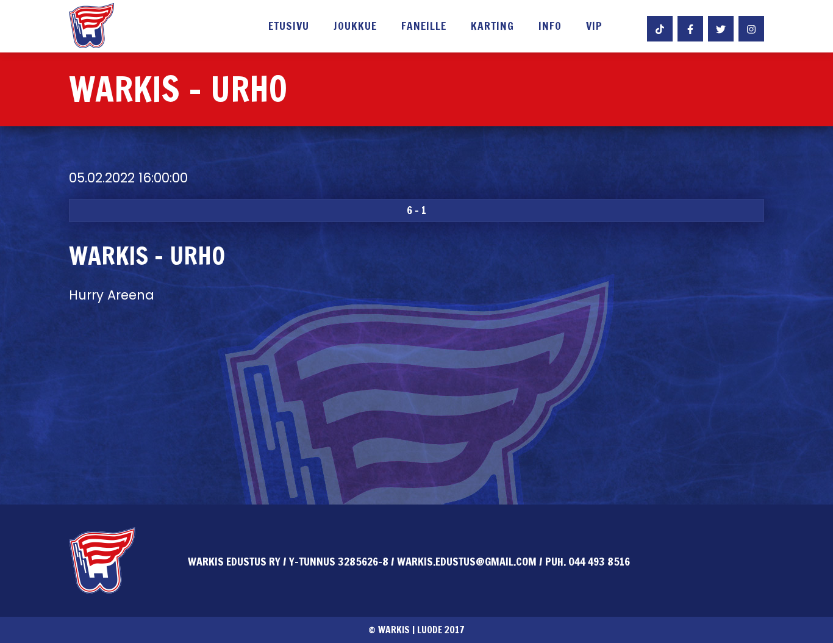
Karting (492, 27)
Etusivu (288, 27)
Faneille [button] (423, 27)
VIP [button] (594, 27)
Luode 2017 (441, 629)
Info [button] (550, 27)
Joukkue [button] (355, 27)
